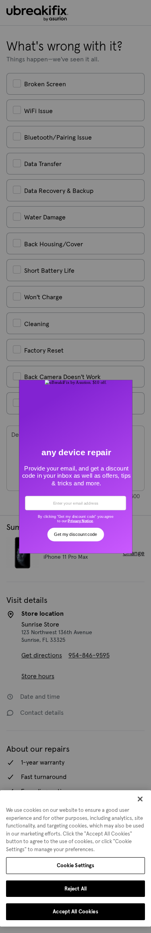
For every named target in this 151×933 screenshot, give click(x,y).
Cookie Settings (76, 865)
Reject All (75, 888)
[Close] (140, 799)
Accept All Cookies (75, 911)
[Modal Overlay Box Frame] (75, 466)
